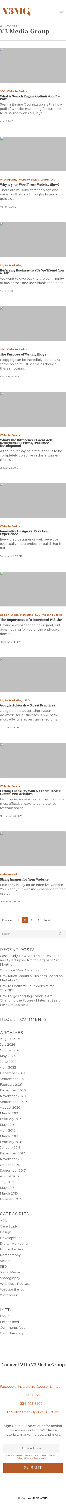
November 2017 (12, 1159)
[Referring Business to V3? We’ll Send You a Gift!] (33, 239)
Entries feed (9, 1322)
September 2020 (13, 1102)
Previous (7, 920)
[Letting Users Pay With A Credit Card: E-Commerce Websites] (33, 760)
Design (4, 614)
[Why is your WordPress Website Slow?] (33, 154)
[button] (62, 11)
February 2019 (11, 1119)
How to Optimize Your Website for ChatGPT (27, 988)
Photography (8, 179)
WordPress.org (11, 1333)
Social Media (10, 1272)
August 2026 (10, 1039)
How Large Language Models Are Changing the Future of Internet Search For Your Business (31, 1000)
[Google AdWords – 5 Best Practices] (33, 674)
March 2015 (9, 1193)
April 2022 (8, 1067)
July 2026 (7, 1044)
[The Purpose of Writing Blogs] (33, 323)
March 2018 (9, 1136)
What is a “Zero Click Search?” (23, 970)
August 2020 (10, 1107)
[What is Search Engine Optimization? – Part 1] (33, 65)
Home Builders (12, 1249)
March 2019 (9, 1113)
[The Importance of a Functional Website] (33, 589)
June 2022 (8, 1062)
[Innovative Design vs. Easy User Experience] (33, 500)
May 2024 (8, 1056)
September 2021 (13, 1079)
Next (47, 920)
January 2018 (10, 1148)
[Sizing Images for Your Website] (33, 848)
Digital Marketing (11, 265)
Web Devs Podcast (15, 1284)
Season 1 (6, 1261)
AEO (3, 1221)
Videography (10, 1278)
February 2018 (11, 1142)
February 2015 (11, 1199)
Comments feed (13, 1328)
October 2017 (10, 1165)
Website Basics (17, 91)
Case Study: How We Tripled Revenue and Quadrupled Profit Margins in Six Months (30, 960)
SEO (2, 91)
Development (11, 1238)
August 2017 (9, 1176)
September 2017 (13, 1170)
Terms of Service (33, 1458)
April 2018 (7, 1130)
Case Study (9, 1226)
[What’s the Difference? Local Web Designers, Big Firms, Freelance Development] (33, 409)
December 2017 (12, 1153)
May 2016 (7, 1188)
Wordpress (48, 179)
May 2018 (7, 1125)
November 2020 (13, 1096)
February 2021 (11, 1085)
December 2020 (13, 1090)
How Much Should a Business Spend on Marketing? (31, 978)
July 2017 (7, 1182)
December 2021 (12, 1073)
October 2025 (10, 1050)
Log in (5, 1316)
